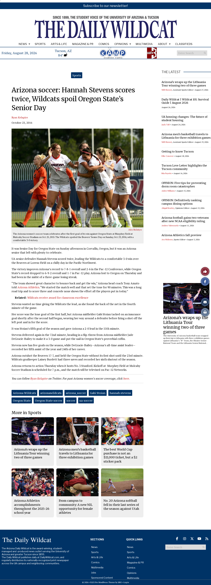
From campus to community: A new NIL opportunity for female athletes (76, 507)
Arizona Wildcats (24, 393)
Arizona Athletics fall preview (181, 235)
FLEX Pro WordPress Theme (102, 582)
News (23, 44)
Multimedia (144, 44)
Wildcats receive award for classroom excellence (57, 297)
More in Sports (26, 412)
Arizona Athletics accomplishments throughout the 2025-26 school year (31, 507)
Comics (104, 44)
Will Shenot (167, 90)
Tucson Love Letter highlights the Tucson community (184, 167)
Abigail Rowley (168, 208)
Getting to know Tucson (178, 151)
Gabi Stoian (97, 393)
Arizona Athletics (28, 287)
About (162, 44)
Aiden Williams (168, 191)
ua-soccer (85, 400)
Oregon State (22, 400)
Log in (126, 582)
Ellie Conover (167, 156)
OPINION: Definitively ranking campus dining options (182, 202)
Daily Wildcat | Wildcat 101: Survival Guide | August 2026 (185, 101)
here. (126, 378)
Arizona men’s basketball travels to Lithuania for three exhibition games (186, 136)
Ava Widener (167, 239)
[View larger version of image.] (77, 178)
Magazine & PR (82, 44)
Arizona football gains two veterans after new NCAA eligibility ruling (185, 219)
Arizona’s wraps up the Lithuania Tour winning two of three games (184, 83)
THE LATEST (171, 72)
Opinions (121, 44)
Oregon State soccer (48, 400)
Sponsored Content (102, 577)
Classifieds (183, 44)
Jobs (93, 572)
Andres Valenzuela (170, 225)
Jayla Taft (166, 124)
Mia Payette (167, 173)
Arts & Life (59, 44)
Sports (40, 44)
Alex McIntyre (135, 229)
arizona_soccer (76, 393)
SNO (120, 582)
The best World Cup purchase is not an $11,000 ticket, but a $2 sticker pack (120, 455)
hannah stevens (120, 393)
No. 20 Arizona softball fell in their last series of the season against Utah (121, 505)
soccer (70, 400)
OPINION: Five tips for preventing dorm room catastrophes (184, 184)
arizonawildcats (50, 393)
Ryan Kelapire (20, 117)
